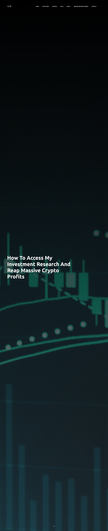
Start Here (45, 6)
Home (37, 6)
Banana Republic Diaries (81, 6)
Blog (61, 6)
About (69, 6)
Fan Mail (54, 6)
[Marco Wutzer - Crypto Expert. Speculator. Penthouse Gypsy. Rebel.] (9, 6)
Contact (94, 6)
